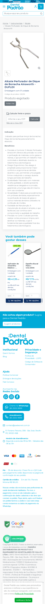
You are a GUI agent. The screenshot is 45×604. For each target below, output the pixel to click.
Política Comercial (10, 375)
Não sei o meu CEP (14, 123)
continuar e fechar (23, 600)
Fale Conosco (8, 382)
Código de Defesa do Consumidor (33, 363)
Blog (5, 357)
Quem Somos (9, 353)
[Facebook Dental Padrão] (17, 396)
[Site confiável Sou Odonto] (14, 539)
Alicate (27, 23)
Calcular (34, 119)
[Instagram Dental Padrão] (11, 396)
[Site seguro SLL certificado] (14, 524)
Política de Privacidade (24, 594)
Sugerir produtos (12, 324)
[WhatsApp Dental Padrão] (6, 396)
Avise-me (10, 103)
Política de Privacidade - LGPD (33, 357)
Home (5, 23)
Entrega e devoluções (12, 379)
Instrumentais (16, 23)
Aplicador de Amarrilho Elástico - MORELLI (13, 266)
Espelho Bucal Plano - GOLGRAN (32, 266)
